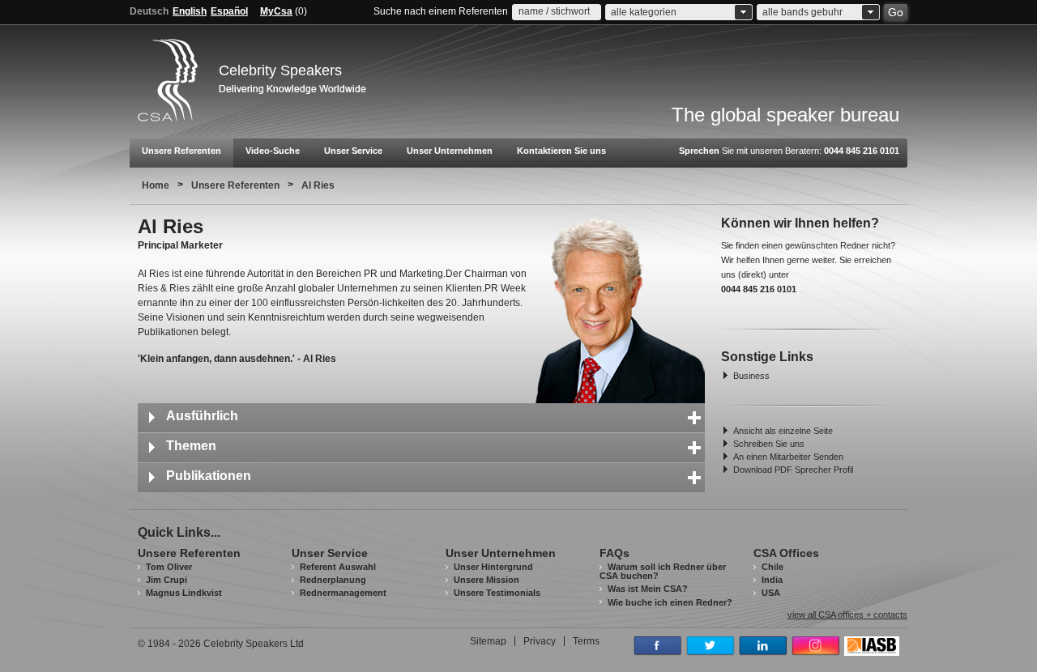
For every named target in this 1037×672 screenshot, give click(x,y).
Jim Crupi (166, 580)
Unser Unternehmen (450, 150)
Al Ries (318, 185)
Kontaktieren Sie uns (561, 150)
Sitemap (488, 641)
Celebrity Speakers (280, 70)
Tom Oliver (169, 567)
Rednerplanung (333, 580)
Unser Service (353, 150)
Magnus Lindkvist (184, 593)
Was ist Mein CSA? (648, 588)
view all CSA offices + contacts (847, 614)
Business (751, 376)
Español (229, 11)
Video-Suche (272, 150)
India (772, 580)
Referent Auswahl (338, 567)
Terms (586, 641)
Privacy (539, 641)
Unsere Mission (486, 580)
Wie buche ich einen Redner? (670, 602)
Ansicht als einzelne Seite (783, 431)
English (190, 11)
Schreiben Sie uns (768, 444)
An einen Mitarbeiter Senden (788, 456)
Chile (772, 567)
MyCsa (276, 11)
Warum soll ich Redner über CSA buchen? (663, 571)
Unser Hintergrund (493, 567)
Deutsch (149, 11)
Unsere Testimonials (497, 593)
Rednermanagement (343, 593)
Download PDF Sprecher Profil (793, 469)
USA (771, 593)
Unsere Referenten (181, 150)
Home (155, 185)
